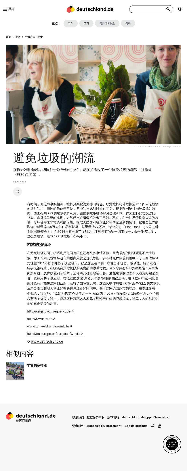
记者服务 (78, 426)
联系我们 (78, 417)
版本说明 (113, 417)
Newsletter (162, 417)
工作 (70, 23)
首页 (8, 36)
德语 (128, 23)
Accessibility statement (104, 426)
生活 (17, 36)
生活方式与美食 (34, 36)
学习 (86, 23)
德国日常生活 (107, 23)
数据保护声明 (95, 417)
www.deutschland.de (47, 341)
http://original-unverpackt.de (48, 311)
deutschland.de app (136, 417)
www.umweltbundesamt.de (48, 326)
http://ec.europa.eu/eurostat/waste (53, 334)
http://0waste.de (39, 319)
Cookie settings (136, 426)
